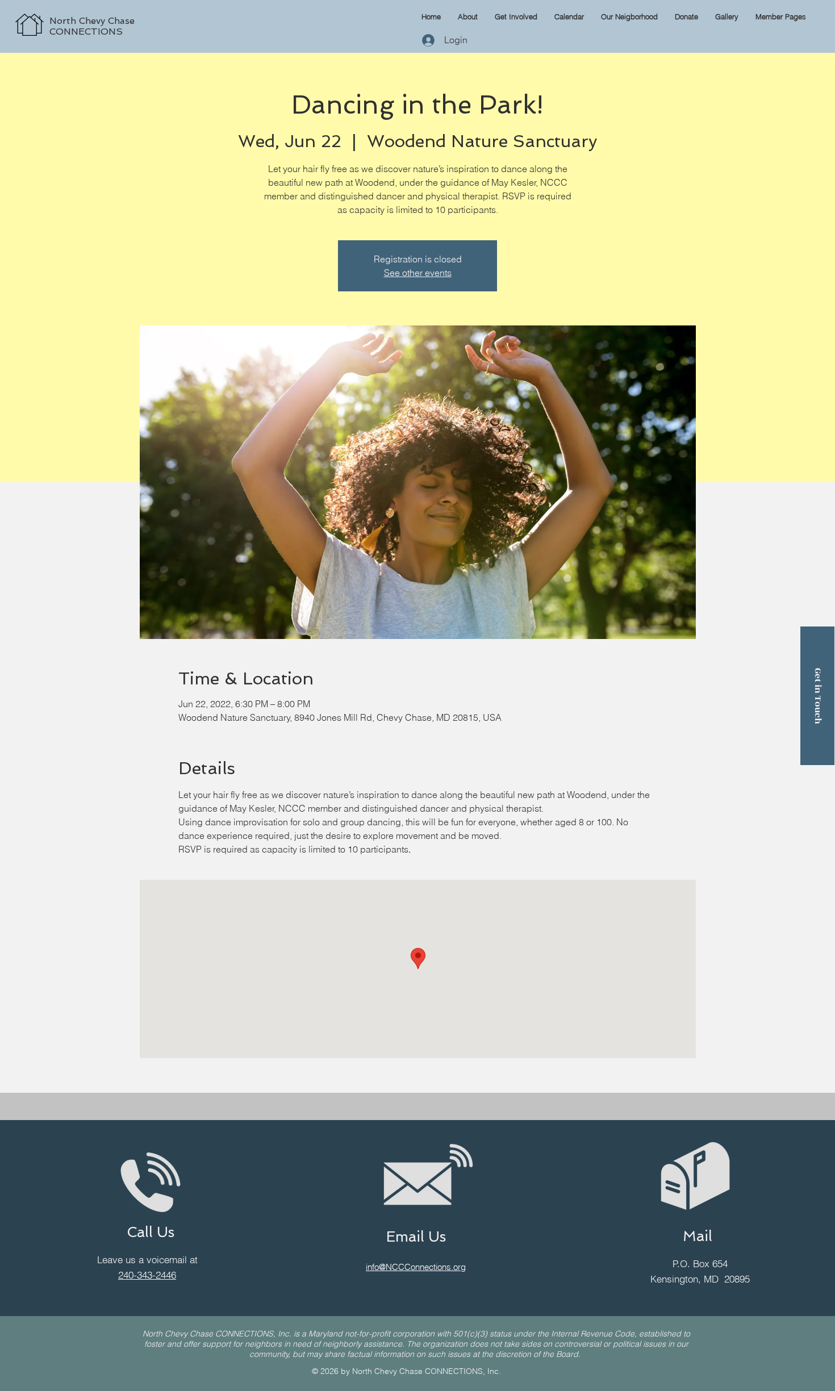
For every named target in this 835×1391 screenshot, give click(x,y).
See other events (418, 272)
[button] (781, 16)
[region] (140, 12)
